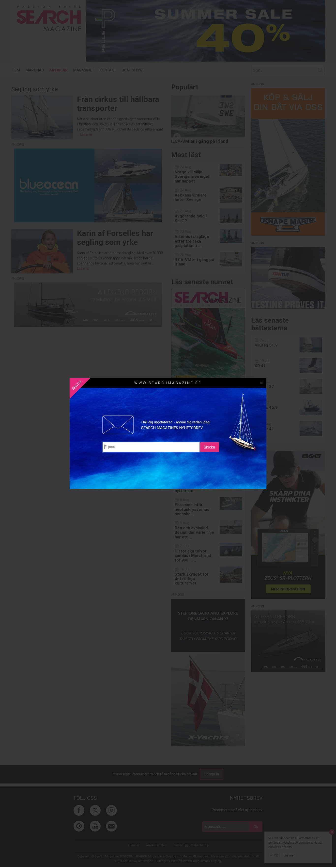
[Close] (261, 383)
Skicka (209, 447)
